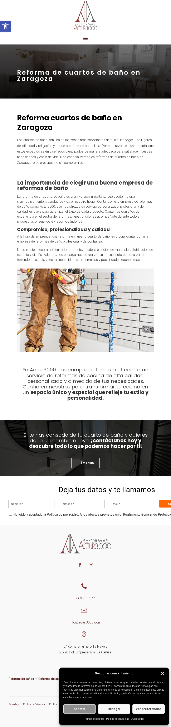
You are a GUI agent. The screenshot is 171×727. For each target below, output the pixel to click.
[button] (163, 673)
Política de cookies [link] (94, 718)
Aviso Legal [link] (137, 718)
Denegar (114, 709)
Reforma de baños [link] (21, 678)
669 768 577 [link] (85, 598)
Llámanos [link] (85, 463)
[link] (5, 26)
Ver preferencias (148, 709)
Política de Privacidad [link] (34, 704)
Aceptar (80, 709)
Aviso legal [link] (14, 704)
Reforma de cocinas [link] (52, 678)
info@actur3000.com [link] (85, 622)
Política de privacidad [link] (117, 718)
